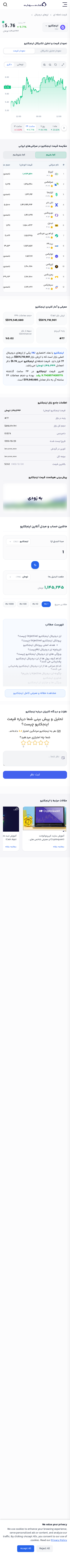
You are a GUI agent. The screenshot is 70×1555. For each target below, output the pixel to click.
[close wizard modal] (8, 730)
